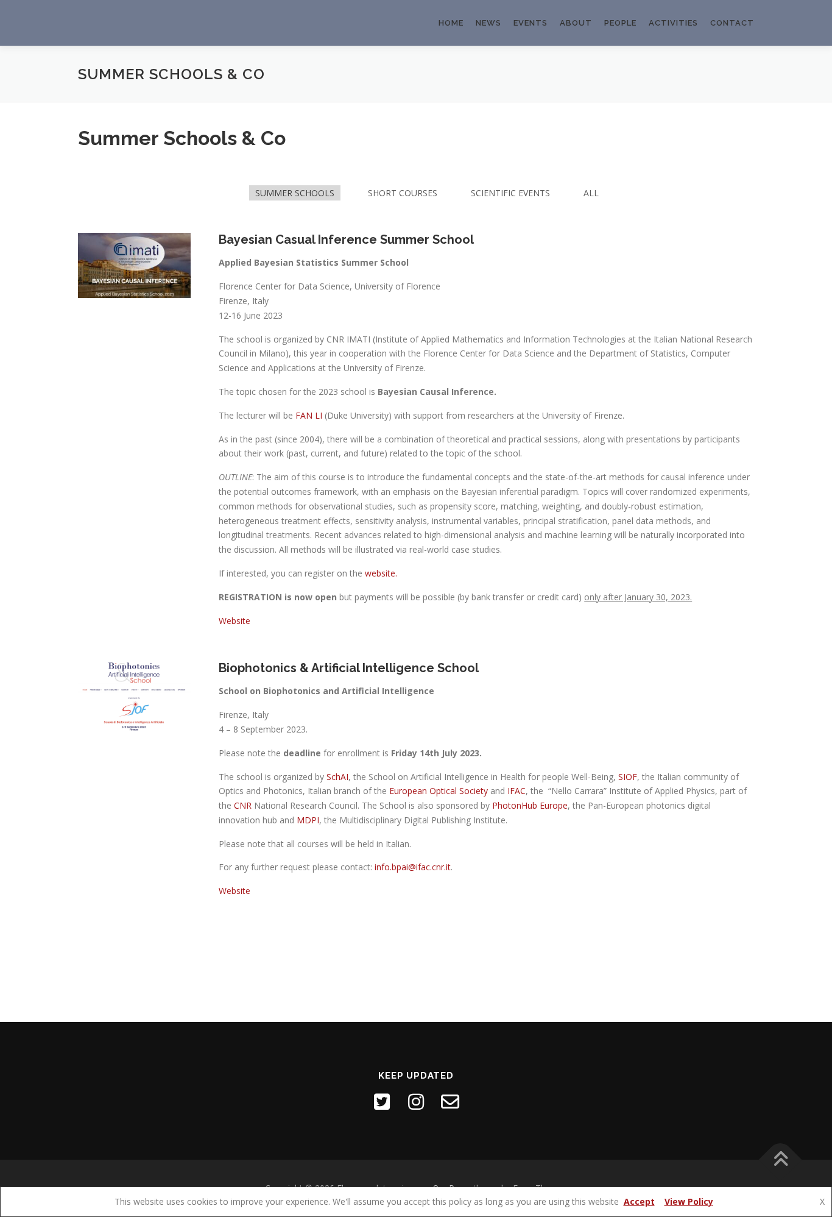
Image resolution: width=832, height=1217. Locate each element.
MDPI (308, 820)
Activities (673, 22)
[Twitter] (382, 1102)
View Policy (689, 1201)
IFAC (516, 791)
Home (451, 22)
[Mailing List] (450, 1102)
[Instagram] (416, 1102)
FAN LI (308, 415)
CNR (243, 805)
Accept (639, 1201)
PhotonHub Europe (530, 805)
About (576, 22)
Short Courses (402, 193)
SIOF (626, 776)
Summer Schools (294, 193)
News (488, 22)
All (591, 193)
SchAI (337, 776)
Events (530, 22)
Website (234, 620)
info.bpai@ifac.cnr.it (413, 867)
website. (381, 573)
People (620, 22)
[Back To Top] (780, 1160)
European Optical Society (438, 791)
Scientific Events (510, 193)
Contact (732, 22)
